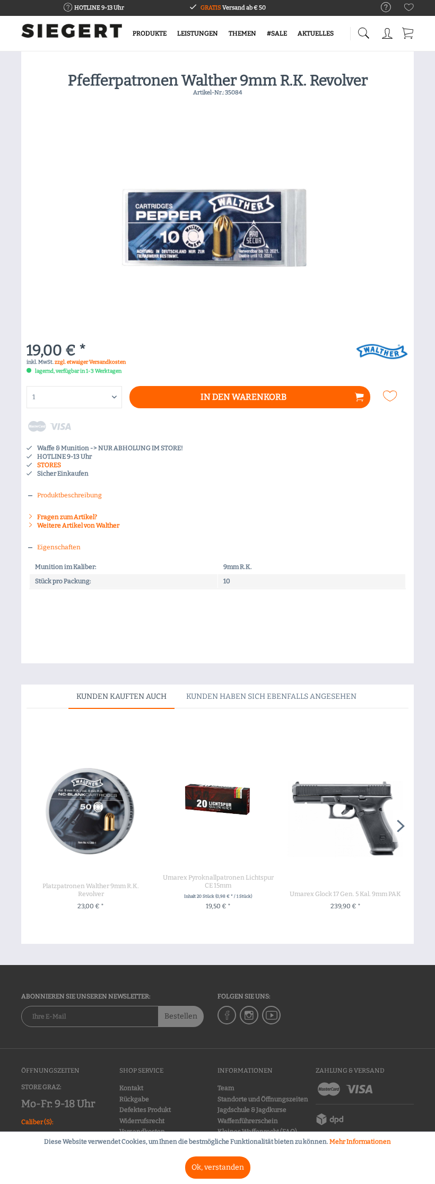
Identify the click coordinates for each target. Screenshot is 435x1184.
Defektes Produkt (145, 1109)
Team (226, 1088)
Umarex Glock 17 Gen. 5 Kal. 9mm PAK (345, 894)
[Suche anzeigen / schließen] (363, 30)
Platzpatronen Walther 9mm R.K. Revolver (90, 890)
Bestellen (180, 1016)
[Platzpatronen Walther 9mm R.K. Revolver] (91, 810)
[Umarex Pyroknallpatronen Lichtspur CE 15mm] (218, 802)
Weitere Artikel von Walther (77, 525)
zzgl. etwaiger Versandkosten (90, 362)
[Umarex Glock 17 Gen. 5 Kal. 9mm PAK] (345, 818)
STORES (49, 465)
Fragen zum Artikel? (66, 517)
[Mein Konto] (387, 31)
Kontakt (131, 1088)
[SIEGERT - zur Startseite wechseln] (71, 34)
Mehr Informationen (360, 1141)
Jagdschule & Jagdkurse (252, 1109)
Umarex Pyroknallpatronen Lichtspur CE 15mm (218, 881)
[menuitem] (380, 7)
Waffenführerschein (248, 1121)
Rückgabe (134, 1099)
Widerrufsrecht (141, 1121)
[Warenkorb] (408, 31)
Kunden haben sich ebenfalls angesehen (271, 696)
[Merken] (391, 396)
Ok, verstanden (218, 1167)
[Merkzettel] (409, 9)
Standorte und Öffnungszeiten (263, 1099)
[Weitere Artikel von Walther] (381, 361)
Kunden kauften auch (121, 696)
